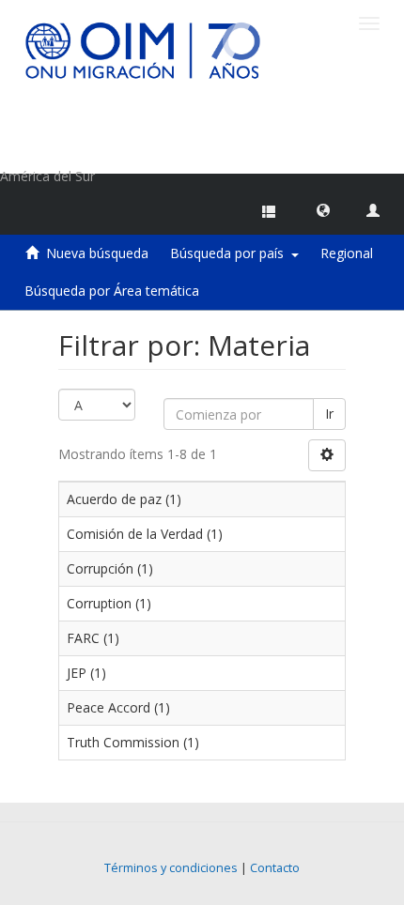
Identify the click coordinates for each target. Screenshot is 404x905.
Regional (346, 253)
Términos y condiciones (171, 868)
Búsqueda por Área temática (111, 290)
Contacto (275, 868)
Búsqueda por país (230, 253)
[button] (323, 209)
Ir (329, 413)
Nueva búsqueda (97, 253)
